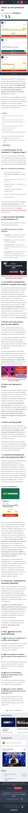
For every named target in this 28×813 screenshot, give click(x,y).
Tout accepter (18, 788)
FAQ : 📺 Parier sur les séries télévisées (11, 138)
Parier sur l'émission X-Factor (9, 128)
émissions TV (14, 810)
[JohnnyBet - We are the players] (2, 2)
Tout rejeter (9, 788)
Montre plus (6, 145)
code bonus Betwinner (20, 317)
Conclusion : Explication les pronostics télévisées (13, 136)
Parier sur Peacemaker (8, 130)
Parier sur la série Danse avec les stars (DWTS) (13, 126)
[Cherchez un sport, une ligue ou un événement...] (14, 2)
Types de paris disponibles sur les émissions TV (13, 119)
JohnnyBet (6, 13)
